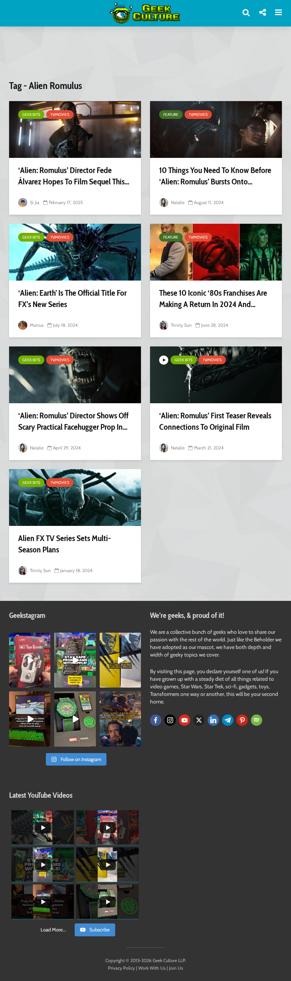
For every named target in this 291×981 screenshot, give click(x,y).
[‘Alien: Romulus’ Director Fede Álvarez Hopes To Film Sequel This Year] (75, 129)
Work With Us (152, 968)
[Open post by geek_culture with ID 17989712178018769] (120, 718)
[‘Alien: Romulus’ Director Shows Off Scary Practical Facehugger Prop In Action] (75, 374)
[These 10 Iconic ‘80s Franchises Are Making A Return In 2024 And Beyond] (216, 252)
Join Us (176, 968)
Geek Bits (31, 114)
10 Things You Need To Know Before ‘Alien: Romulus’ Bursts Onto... (215, 176)
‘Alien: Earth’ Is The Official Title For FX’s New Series (72, 298)
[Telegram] (227, 720)
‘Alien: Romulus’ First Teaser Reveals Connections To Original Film (215, 421)
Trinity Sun (181, 325)
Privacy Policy (121, 968)
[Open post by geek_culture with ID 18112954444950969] (74, 660)
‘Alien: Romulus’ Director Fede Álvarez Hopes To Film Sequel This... (73, 176)
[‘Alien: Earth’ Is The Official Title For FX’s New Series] (75, 252)
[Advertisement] (147, 58)
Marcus (36, 325)
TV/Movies (59, 114)
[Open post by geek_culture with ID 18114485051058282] (74, 718)
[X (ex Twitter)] (199, 720)
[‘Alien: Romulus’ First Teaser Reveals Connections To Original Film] (216, 374)
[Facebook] (155, 720)
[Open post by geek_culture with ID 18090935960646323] (29, 718)
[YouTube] (184, 720)
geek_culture (29, 638)
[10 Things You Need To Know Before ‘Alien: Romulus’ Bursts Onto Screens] (216, 129)
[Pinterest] (242, 720)
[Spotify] (256, 720)
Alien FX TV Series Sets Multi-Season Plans (64, 544)
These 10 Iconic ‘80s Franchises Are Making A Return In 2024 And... (213, 298)
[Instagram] (170, 720)
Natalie (177, 202)
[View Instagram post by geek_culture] (46, 683)
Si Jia (34, 202)
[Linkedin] (213, 720)
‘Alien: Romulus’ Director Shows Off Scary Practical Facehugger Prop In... (73, 421)
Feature (170, 114)
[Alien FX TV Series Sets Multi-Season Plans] (75, 497)
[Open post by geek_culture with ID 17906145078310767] (29, 660)
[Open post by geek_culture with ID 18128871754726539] (120, 660)
